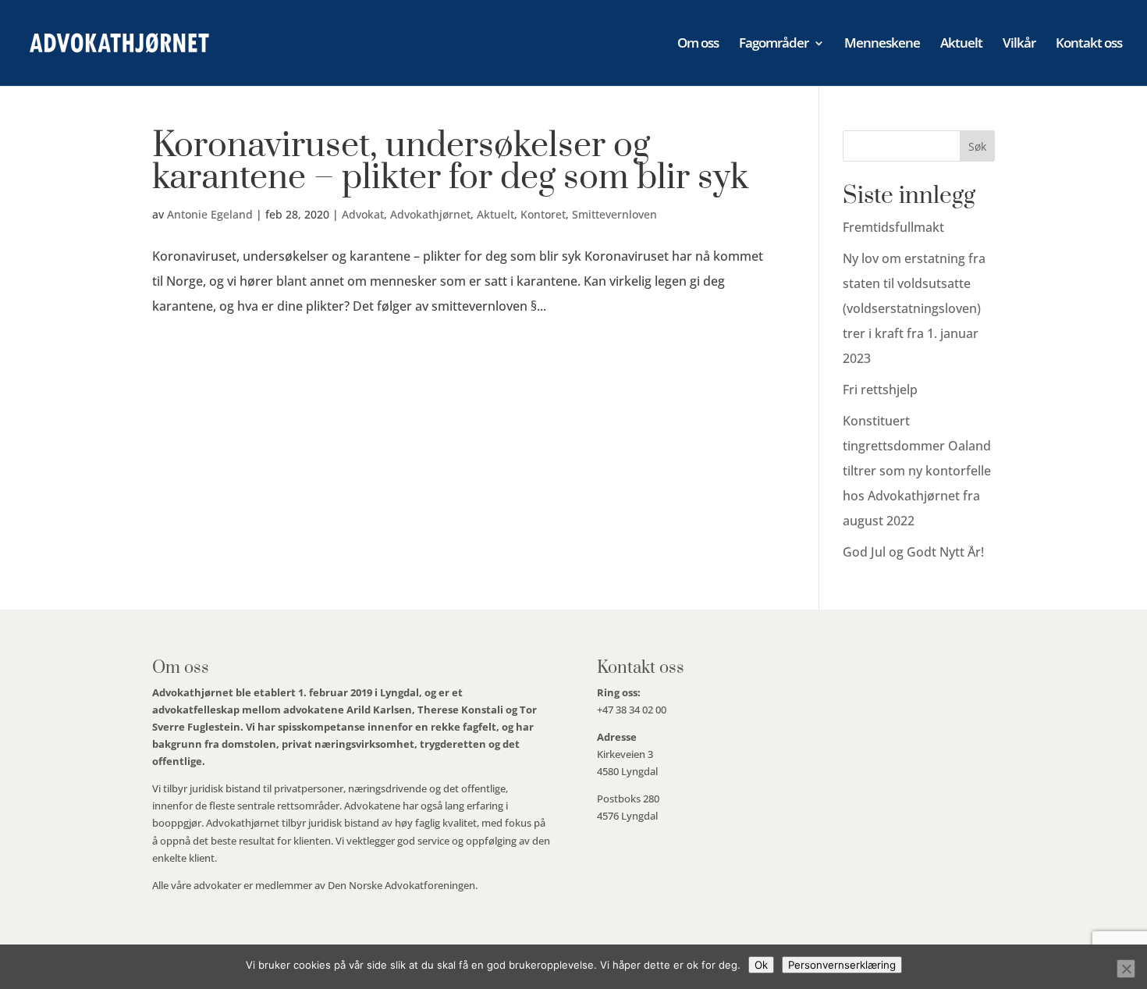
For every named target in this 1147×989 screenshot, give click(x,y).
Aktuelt (961, 44)
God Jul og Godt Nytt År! (913, 551)
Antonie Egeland (210, 214)
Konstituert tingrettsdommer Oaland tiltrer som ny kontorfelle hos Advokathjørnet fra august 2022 (917, 470)
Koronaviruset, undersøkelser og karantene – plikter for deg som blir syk (450, 162)
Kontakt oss (1089, 44)
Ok (761, 965)
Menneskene (882, 44)
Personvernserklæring (842, 965)
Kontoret (543, 214)
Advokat (363, 214)
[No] (1126, 968)
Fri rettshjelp (880, 389)
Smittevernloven (614, 214)
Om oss (698, 44)
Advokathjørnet (430, 214)
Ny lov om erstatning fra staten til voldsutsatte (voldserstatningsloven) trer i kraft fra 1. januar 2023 (914, 308)
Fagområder (773, 44)
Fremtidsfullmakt (893, 227)
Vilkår (1019, 44)
